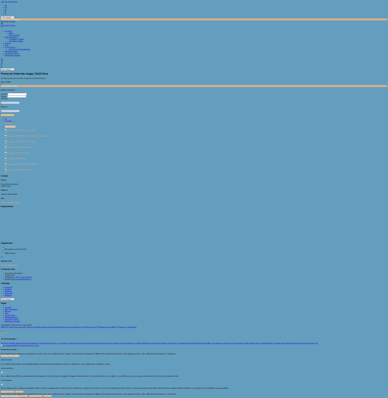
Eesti (54, 343)
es (6, 9)
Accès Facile (10, 315)
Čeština (138, 343)
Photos (8, 311)
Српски (283, 343)
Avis (6, 313)
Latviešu (86, 343)
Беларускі (131, 343)
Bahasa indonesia (168, 343)
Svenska (276, 343)
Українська (219, 343)
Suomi (64, 343)
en (6, 7)
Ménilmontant (11, 317)
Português (238, 343)
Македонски (95, 343)
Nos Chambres (11, 309)
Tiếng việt (254, 343)
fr (5, 12)
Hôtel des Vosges (8, 21)
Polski (246, 343)
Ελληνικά (48, 343)
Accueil (8, 307)
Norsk (191, 343)
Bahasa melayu (107, 343)
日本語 (226, 343)
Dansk (41, 343)
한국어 (231, 343)
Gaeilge (71, 343)
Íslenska (184, 343)
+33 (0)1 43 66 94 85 (9, 2)
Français (8, 293)
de (6, 5)
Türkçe (208, 343)
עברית (179, 343)
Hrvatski (156, 343)
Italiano (8, 295)
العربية (58, 343)
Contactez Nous (12, 319)
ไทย (213, 343)
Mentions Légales (12, 321)
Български (123, 343)
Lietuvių (78, 343)
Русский (262, 343)
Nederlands (200, 343)
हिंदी (144, 343)
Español (8, 291)
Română (269, 343)
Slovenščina (298, 343)
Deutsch (8, 287)
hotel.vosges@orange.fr (11, 202)
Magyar (149, 343)
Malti (116, 343)
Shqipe (290, 343)
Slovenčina (309, 343)
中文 (316, 343)
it (5, 14)
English (8, 289)
